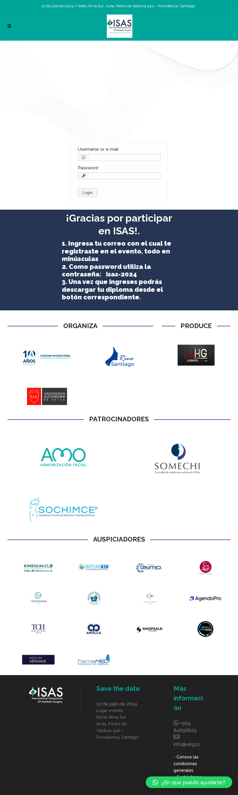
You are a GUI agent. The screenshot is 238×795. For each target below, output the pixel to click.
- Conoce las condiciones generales (186, 764)
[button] (189, 782)
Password (88, 167)
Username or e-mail (98, 149)
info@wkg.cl (187, 744)
